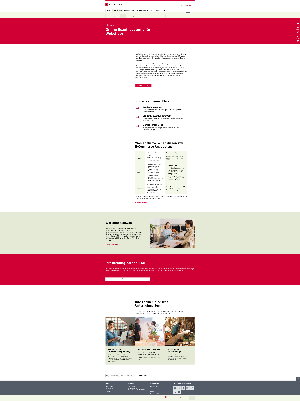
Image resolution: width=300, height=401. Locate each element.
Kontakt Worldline (142, 202)
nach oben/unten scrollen (298, 379)
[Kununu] (179, 388)
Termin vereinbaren (128, 279)
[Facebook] (183, 388)
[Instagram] (188, 388)
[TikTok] (192, 388)
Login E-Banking (183, 5)
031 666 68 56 (114, 271)
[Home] (107, 375)
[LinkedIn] (175, 388)
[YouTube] (179, 392)
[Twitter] (175, 392)
